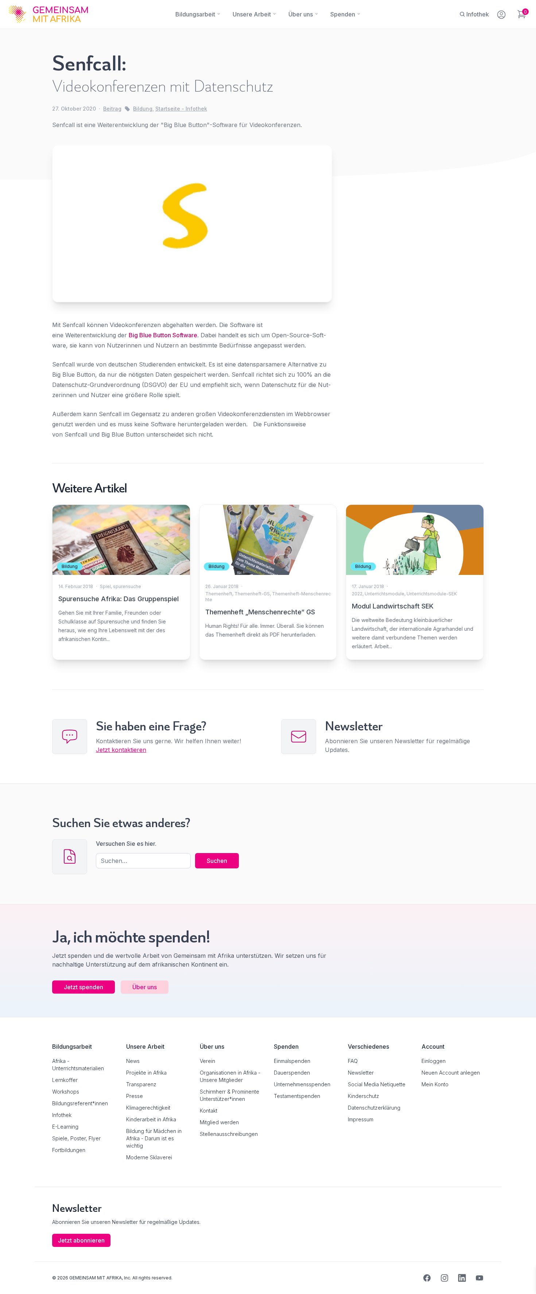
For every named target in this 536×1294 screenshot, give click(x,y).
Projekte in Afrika (146, 1073)
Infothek (61, 1115)
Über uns (144, 987)
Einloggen (434, 1061)
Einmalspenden (292, 1061)
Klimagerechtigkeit (148, 1108)
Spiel (105, 586)
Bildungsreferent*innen (80, 1103)
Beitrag (112, 108)
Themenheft (218, 593)
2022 (357, 593)
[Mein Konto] (502, 13)
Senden (268, 787)
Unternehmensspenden (302, 1084)
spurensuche (127, 586)
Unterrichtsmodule (384, 593)
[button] (16, 1278)
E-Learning (65, 1127)
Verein (207, 1061)
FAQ (353, 1061)
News (133, 1061)
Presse (134, 1096)
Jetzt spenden (83, 987)
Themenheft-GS (252, 593)
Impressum (360, 1119)
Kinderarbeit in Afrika (151, 1119)
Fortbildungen (68, 1150)
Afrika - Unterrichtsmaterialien (78, 1064)
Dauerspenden (292, 1073)
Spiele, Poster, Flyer (76, 1138)
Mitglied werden (219, 1122)
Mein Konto (435, 1084)
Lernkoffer (65, 1080)
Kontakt (208, 1110)
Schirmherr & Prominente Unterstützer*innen (229, 1095)
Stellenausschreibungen (229, 1134)
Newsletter (361, 1073)
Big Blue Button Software (163, 335)
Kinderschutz (363, 1096)
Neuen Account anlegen (451, 1073)
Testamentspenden (297, 1096)
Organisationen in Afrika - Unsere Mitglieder (230, 1076)
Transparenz (141, 1084)
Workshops (65, 1091)
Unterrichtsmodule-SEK (432, 593)
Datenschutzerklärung (374, 1108)
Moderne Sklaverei (149, 1157)
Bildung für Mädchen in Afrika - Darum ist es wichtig (154, 1138)
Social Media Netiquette (376, 1084)
